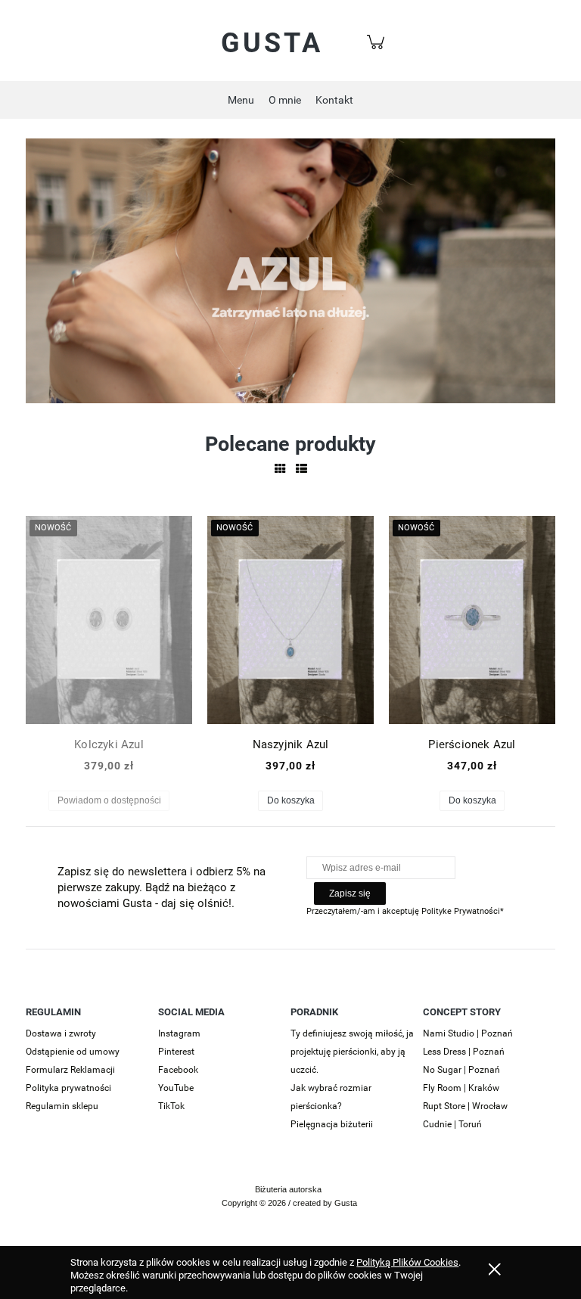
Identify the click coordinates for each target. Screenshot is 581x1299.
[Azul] (290, 269)
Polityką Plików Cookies (407, 1262)
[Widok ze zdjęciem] (280, 469)
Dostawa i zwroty (61, 1033)
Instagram (179, 1033)
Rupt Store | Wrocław (465, 1106)
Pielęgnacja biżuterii (331, 1124)
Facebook (178, 1069)
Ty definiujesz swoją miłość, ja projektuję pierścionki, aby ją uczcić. (352, 1051)
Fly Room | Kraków (461, 1088)
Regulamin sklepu (62, 1106)
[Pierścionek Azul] (472, 620)
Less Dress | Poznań (464, 1051)
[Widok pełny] (301, 469)
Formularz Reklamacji (70, 1069)
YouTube (176, 1088)
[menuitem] (241, 100)
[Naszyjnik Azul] (290, 620)
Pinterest (176, 1051)
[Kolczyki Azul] (109, 620)
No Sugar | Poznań (461, 1069)
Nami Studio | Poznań (468, 1033)
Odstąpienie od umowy (73, 1051)
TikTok (171, 1106)
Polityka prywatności (68, 1088)
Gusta (272, 43)
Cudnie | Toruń (452, 1124)
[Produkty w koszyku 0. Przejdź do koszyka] (378, 50)
